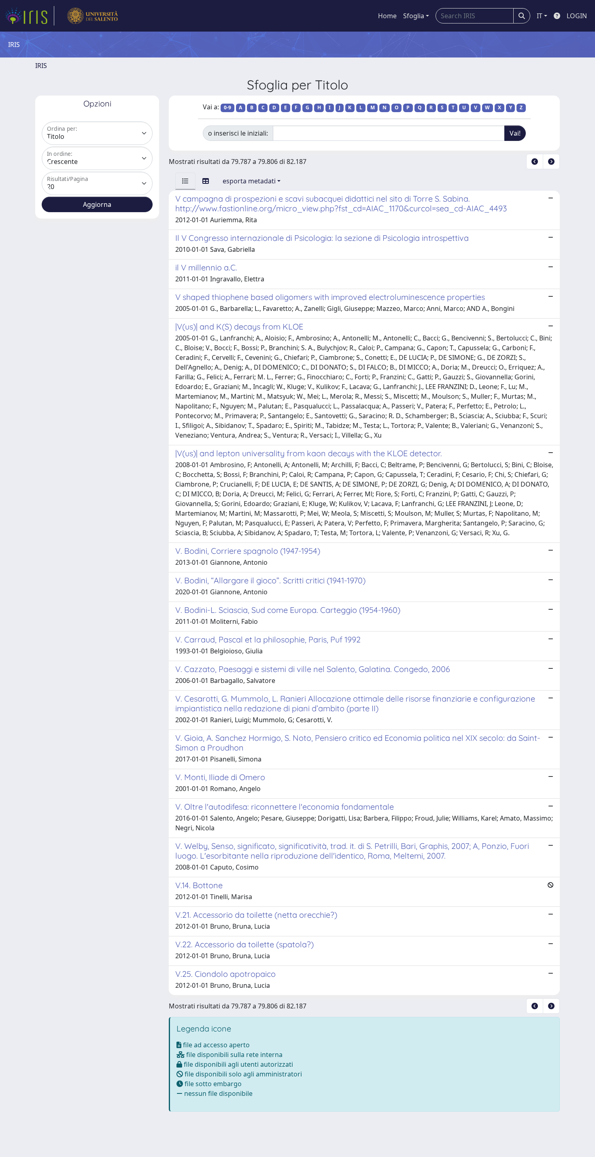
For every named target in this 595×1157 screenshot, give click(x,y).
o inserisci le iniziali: (238, 133)
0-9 (227, 107)
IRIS (41, 65)
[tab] (185, 180)
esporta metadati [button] (249, 181)
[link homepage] (29, 16)
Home (387, 15)
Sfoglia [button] (413, 15)
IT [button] (539, 15)
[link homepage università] (92, 16)
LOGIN (577, 15)
